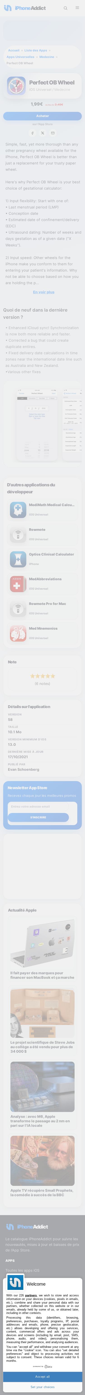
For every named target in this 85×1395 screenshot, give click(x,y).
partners (31, 1295)
